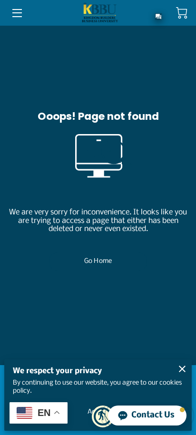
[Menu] (16, 13)
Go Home (98, 261)
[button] (147, 415)
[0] (181, 13)
